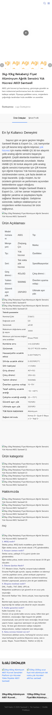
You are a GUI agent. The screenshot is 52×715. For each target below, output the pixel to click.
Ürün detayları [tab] (19, 118)
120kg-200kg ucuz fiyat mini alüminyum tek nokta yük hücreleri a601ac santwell (37, 696)
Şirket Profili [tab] (34, 118)
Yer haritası (34, 707)
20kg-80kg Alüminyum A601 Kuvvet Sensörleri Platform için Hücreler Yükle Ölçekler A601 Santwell (13, 696)
